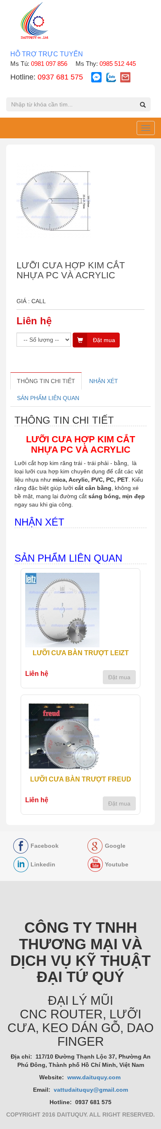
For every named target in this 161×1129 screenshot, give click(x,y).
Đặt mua (119, 677)
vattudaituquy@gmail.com (91, 1089)
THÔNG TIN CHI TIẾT (46, 381)
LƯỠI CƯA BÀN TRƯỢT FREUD (80, 779)
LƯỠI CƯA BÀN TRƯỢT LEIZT (81, 652)
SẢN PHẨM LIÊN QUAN (48, 398)
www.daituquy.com (94, 1077)
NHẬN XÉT (103, 381)
